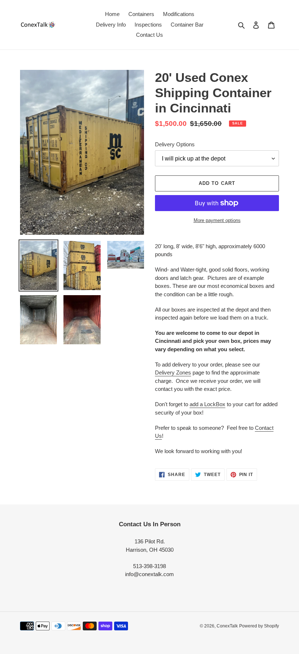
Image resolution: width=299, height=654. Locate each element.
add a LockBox (207, 404)
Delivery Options (175, 144)
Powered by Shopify (259, 626)
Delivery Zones (173, 372)
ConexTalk (227, 626)
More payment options (217, 220)
